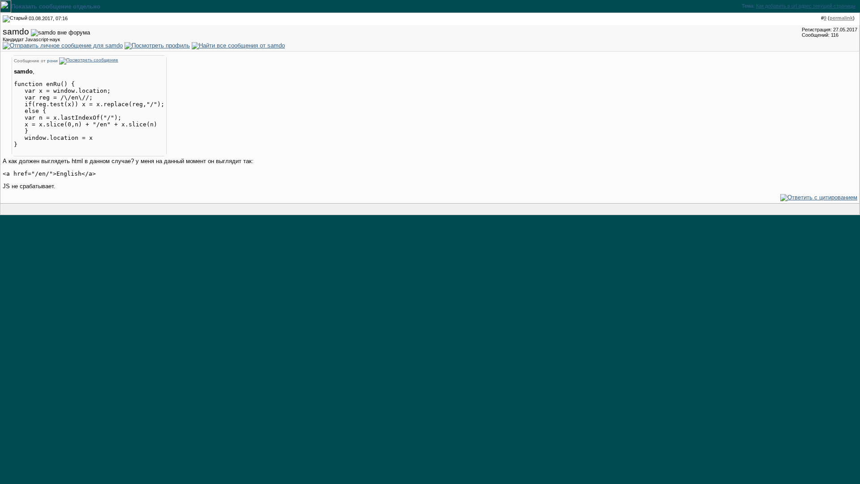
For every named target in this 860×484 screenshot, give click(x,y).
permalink (841, 18)
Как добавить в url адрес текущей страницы (806, 6)
